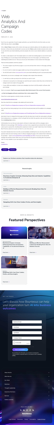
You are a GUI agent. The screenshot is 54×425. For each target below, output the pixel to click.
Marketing (12, 149)
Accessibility (33, 419)
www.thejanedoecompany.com (9, 99)
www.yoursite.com (20, 72)
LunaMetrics (4, 144)
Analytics (5, 149)
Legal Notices (12, 419)
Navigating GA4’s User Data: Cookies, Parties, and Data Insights (22, 202)
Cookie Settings (41, 419)
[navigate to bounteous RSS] (33, 410)
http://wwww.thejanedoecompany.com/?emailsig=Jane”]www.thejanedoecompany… (28, 113)
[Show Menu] (50, 3)
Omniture (20, 125)
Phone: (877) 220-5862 (26, 407)
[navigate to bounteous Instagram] (27, 410)
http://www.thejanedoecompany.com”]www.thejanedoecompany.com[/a (24, 105)
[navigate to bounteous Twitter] (21, 410)
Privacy (26, 419)
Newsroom (20, 419)
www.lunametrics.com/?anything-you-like (24, 135)
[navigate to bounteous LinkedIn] (24, 410)
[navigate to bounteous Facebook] (30, 410)
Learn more (5, 160)
